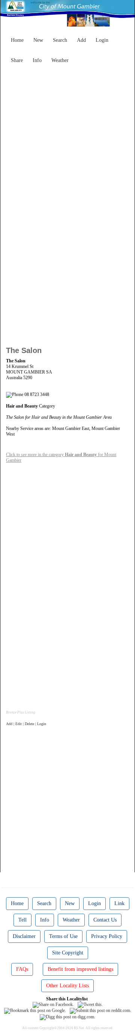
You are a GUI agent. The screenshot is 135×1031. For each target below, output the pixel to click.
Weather (60, 60)
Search (60, 40)
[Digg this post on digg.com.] (67, 1016)
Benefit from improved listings (80, 969)
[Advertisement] (67, 134)
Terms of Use (63, 936)
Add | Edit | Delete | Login (26, 724)
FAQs (22, 969)
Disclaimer (24, 936)
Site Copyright (67, 953)
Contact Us (105, 920)
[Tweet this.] (90, 1004)
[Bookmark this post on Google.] (35, 1010)
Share (17, 60)
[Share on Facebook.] (53, 1004)
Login (102, 40)
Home (17, 40)
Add (81, 40)
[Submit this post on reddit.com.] (100, 1010)
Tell (22, 920)
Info (37, 60)
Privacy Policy (106, 936)
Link (119, 903)
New (38, 40)
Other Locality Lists (67, 985)
